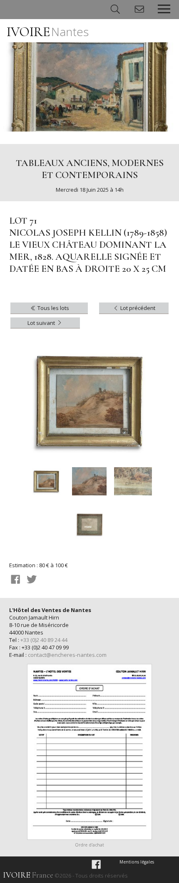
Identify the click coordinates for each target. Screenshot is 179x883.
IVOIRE (48, 32)
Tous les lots (52, 308)
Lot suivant (41, 323)
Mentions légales (136, 862)
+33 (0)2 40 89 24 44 (43, 640)
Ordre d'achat (89, 845)
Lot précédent (137, 308)
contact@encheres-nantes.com (67, 655)
